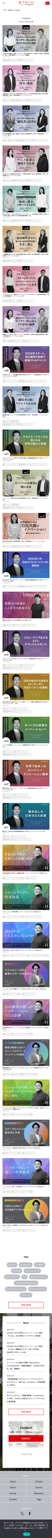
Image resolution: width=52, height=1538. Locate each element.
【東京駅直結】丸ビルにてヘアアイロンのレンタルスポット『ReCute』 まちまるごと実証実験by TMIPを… (26, 1382)
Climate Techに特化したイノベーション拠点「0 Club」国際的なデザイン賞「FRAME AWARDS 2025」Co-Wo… (25, 1349)
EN (47, 3)
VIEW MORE (26, 1305)
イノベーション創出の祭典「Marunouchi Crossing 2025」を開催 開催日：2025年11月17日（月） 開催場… (26, 1365)
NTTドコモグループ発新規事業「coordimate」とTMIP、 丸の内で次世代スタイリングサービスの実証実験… (26, 1398)
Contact (13, 1499)
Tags (39, 1499)
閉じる (26, 1534)
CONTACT (26, 1438)
